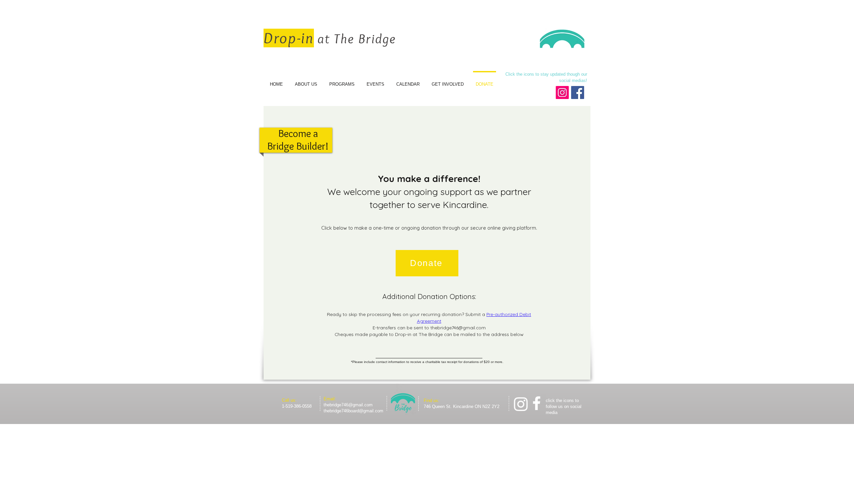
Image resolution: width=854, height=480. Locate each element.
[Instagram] (562, 92)
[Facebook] (577, 92)
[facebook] (536, 403)
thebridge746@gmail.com (458, 327)
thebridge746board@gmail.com (353, 410)
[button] (427, 263)
